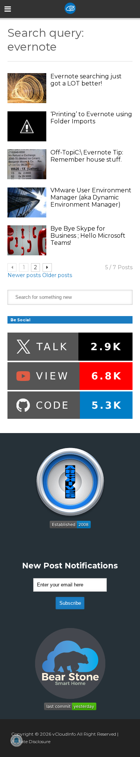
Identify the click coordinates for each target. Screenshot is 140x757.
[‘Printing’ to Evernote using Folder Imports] (26, 126)
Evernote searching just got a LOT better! (86, 80)
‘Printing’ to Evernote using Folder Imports (91, 118)
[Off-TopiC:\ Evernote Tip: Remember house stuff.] (26, 164)
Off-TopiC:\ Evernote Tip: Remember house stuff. (86, 156)
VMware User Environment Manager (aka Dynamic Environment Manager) (90, 197)
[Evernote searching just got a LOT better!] (26, 88)
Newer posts (24, 275)
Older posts (57, 275)
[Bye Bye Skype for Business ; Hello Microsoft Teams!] (26, 240)
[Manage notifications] (16, 741)
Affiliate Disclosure (30, 741)
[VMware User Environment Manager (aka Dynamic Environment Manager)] (26, 202)
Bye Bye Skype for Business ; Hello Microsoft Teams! (87, 235)
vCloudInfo (64, 734)
